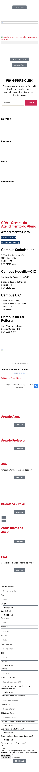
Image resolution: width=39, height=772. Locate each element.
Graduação (7, 166)
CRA (4, 557)
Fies (3, 748)
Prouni (4, 746)
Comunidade (8, 126)
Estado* (4, 662)
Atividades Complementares (12, 193)
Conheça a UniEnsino (10, 201)
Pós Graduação (8, 171)
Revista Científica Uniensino (12, 154)
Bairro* (4, 635)
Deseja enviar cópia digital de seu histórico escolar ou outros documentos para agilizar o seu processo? (19, 752)
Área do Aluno (10, 416)
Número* (4, 627)
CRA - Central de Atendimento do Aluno (18, 224)
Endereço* (5, 618)
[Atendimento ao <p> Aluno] (3, 519)
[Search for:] (12, 103)
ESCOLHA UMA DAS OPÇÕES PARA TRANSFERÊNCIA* (15, 687)
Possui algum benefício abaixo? (13, 743)
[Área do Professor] (3, 431)
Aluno (5, 532)
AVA (4, 464)
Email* (3, 595)
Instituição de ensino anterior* (13, 695)
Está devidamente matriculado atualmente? (18, 722)
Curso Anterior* (7, 704)
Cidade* (4, 669)
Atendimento (8, 191)
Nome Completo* (8, 586)
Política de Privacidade (11, 378)
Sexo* (3, 604)
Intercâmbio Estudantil (10, 134)
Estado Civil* (6, 611)
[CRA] (3, 548)
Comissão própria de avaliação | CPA (15, 198)
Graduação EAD (9, 169)
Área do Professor (13, 440)
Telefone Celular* (8, 677)
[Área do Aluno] (3, 407)
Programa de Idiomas (10, 174)
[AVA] (3, 455)
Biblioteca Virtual (13, 504)
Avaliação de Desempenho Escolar (14, 196)
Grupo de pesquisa (9, 149)
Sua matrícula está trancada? (12, 729)
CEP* (3, 653)
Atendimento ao (12, 528)
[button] (19, 42)
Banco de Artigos (9, 146)
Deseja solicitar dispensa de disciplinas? (17, 736)
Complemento (6, 644)
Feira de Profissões (9, 128)
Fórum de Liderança (10, 131)
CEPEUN (6, 123)
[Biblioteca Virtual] (3, 495)
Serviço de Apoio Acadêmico (12, 203)
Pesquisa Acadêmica (10, 151)
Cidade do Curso (8, 713)
